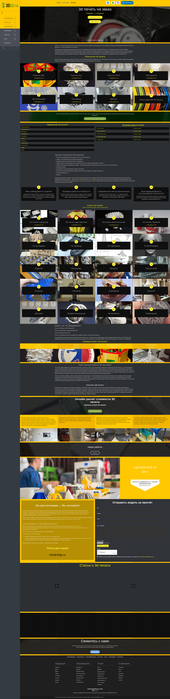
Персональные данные (70, 697)
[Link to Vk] (3, 48)
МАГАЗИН (100, 657)
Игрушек (39, 291)
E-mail (98, 518)
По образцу (76, 246)
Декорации (78, 669)
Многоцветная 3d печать (151, 99)
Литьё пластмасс (100, 682)
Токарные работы (100, 673)
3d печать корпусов (39, 222)
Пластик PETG (113, 75)
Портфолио (121, 675)
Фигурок (114, 268)
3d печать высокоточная (113, 222)
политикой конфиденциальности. (146, 556)
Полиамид (76, 99)
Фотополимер (38, 99)
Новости (120, 669)
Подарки (57, 673)
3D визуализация (79, 682)
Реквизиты (121, 677)
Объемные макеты (80, 677)
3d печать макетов (151, 222)
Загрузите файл (100, 541)
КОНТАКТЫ (120, 657)
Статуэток (76, 291)
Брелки (56, 669)
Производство (79, 667)
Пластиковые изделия (80, 673)
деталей (79, 180)
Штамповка (99, 684)
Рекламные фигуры (80, 671)
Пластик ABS (38, 75)
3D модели (78, 680)
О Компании (121, 667)
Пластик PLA (76, 75)
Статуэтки (57, 677)
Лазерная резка (100, 676)
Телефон (99, 513)
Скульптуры (57, 675)
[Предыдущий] (57, 586)
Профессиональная (76, 313)
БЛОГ (105, 657)
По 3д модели (38, 246)
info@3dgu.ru (78, 526)
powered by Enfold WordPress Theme (97, 697)
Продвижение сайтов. (112, 692)
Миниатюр (76, 268)
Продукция (57, 667)
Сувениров (114, 291)
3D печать (99, 669)
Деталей (39, 313)
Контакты (120, 680)
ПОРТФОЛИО (112, 657)
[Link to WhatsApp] (10, 48)
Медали (56, 671)
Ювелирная (151, 313)
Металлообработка (101, 680)
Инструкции (121, 673)
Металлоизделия (79, 675)
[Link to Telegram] (16, 48)
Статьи (120, 671)
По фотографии (151, 246)
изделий (94, 180)
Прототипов (151, 268)
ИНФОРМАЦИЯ (71, 657)
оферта (89, 697)
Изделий (39, 268)
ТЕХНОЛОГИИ (80, 657)
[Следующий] (133, 586)
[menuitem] (10, 18)
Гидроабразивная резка (102, 678)
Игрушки (57, 682)
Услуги (98, 667)
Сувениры (57, 680)
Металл (113, 99)
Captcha (99, 548)
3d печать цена (129, 125)
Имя (98, 508)
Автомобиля (113, 313)
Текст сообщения (101, 525)
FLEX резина (151, 75)
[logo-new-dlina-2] (10, 5)
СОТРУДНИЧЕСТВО (91, 657)
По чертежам (114, 246)
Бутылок (151, 291)
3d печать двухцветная (76, 222)
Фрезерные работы (101, 671)
